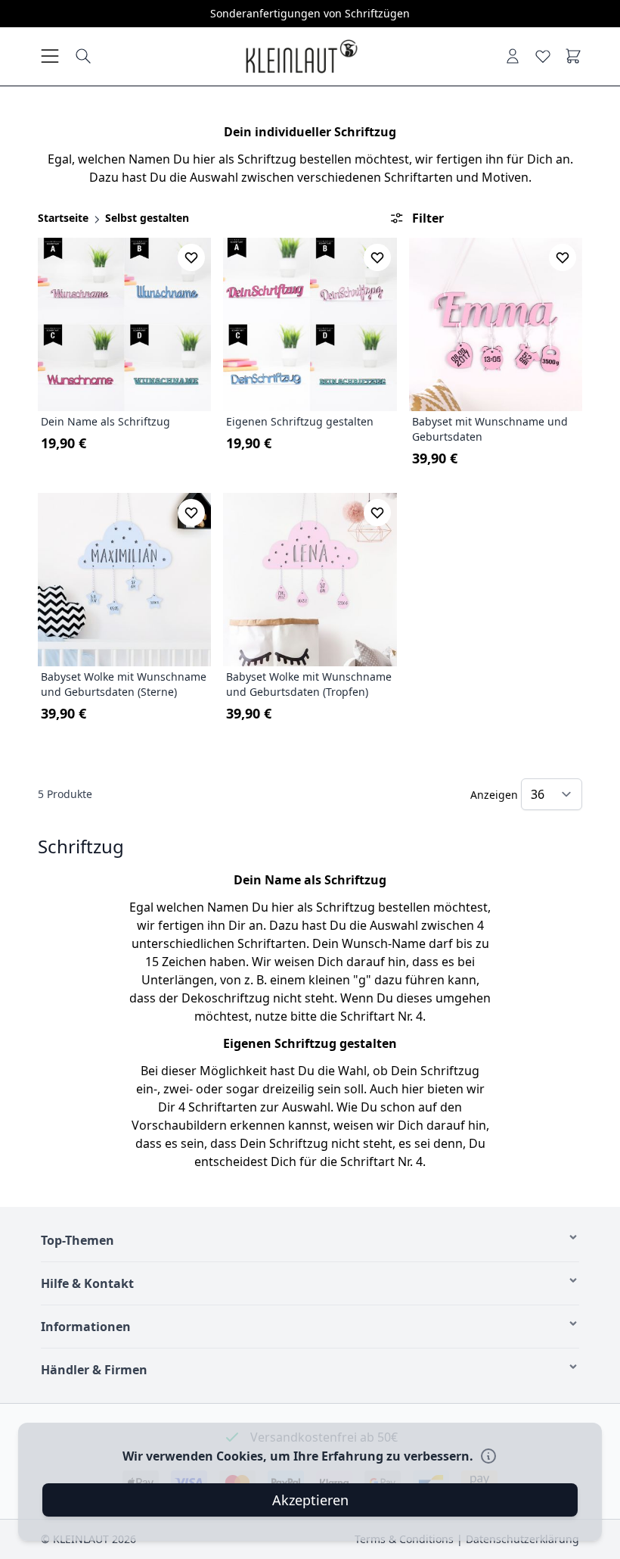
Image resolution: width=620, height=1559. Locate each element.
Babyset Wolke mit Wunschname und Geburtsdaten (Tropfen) (309, 684)
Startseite (63, 217)
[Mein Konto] (513, 56)
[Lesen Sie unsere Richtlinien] (488, 1456)
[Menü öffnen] (50, 56)
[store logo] (301, 56)
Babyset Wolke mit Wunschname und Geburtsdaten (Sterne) (123, 684)
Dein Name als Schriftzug (105, 421)
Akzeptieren (310, 1500)
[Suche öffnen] (83, 56)
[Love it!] (543, 56)
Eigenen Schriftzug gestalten (300, 421)
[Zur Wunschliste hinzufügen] (191, 257)
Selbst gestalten (147, 217)
